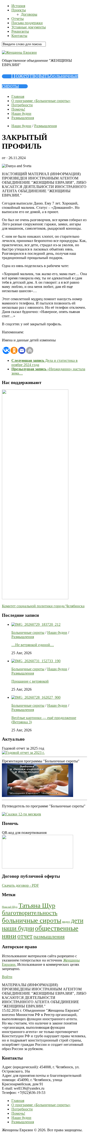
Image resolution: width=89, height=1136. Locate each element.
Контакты (19, 36)
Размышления (22, 118)
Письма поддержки (27, 23)
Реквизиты (20, 31)
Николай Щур (10, 907)
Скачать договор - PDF (20, 885)
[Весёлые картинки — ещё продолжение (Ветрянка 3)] (36, 697)
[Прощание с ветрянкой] (36, 661)
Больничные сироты (27, 633)
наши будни (18, 928)
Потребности (22, 105)
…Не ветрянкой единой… (32, 645)
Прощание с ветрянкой (30, 681)
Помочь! (18, 109)
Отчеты (17, 19)
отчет (25, 936)
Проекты (18, 10)
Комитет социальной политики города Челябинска (43, 606)
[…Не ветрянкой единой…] (36, 624)
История (18, 6)
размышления (49, 936)
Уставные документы (28, 27)
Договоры (29, 14)
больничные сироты (31, 920)
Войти (7, 977)
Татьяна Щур (37, 905)
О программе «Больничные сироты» (40, 101)
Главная (17, 96)
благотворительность (29, 912)
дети (77, 920)
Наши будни (21, 114)
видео (66, 921)
